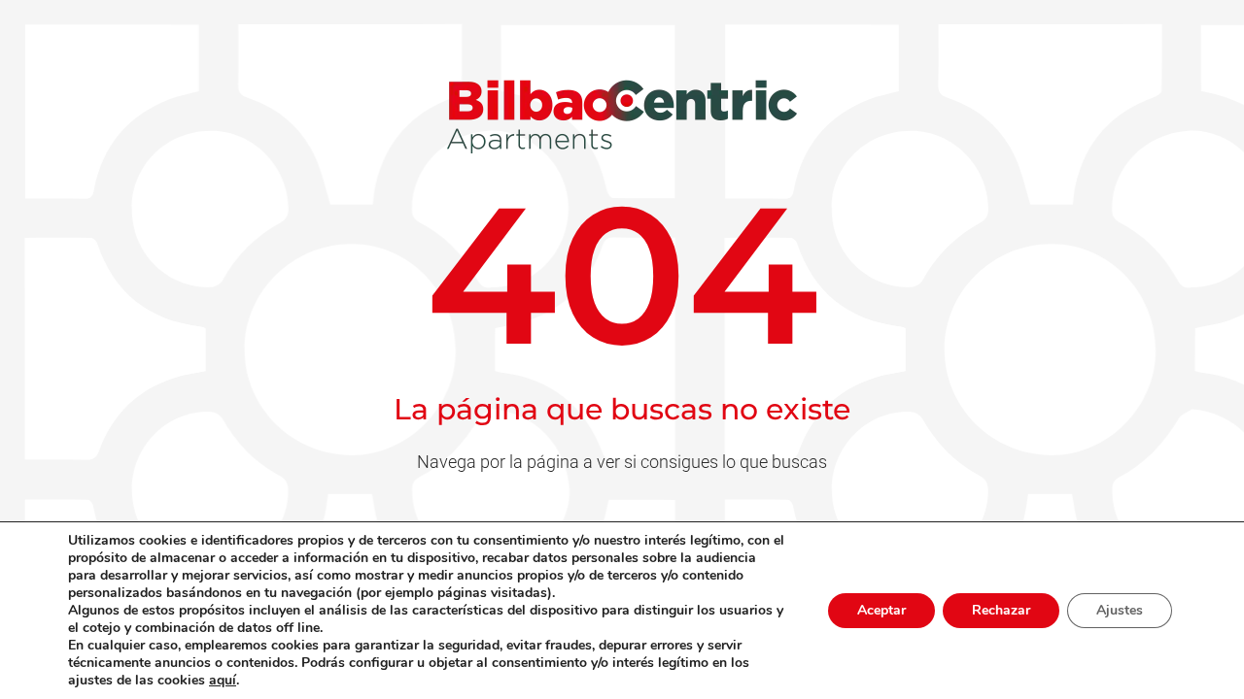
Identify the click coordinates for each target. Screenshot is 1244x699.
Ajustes (1119, 610)
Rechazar (1001, 610)
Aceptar (881, 610)
